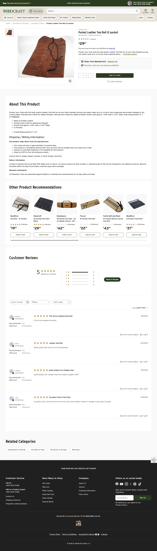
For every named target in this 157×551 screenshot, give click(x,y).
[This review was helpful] (141, 335)
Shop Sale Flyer (48, 494)
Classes (150, 17)
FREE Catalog (47, 491)
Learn (141, 17)
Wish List (45, 487)
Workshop (76, 450)
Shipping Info (112, 61)
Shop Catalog (47, 498)
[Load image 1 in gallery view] (9, 32)
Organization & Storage (17, 450)
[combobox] (41, 302)
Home (8, 23)
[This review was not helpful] (145, 334)
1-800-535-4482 (12, 485)
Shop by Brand (47, 502)
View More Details (130, 54)
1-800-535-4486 (12, 492)
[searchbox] (17, 302)
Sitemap (104, 534)
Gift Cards (46, 483)
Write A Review (112, 279)
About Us (82, 483)
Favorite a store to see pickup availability (101, 65)
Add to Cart (20, 235)
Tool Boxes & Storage (21, 23)
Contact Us (10, 496)
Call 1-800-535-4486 (141, 4)
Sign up (143, 498)
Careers (82, 487)
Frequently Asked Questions (16, 504)
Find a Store (83, 494)
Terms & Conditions (69, 534)
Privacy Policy (121, 505)
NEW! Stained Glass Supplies (78, 3)
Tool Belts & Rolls (37, 23)
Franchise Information (87, 491)
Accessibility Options (86, 534)
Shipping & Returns (13, 500)
